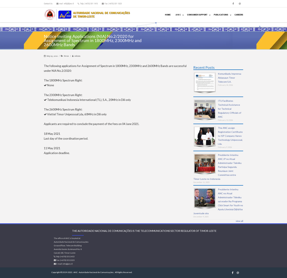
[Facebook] (233, 3)
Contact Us (48, 3)
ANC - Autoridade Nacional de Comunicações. (93, 272)
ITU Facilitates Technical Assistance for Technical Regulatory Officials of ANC (229, 108)
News (66, 56)
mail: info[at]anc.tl (66, 3)
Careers (239, 14)
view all (239, 221)
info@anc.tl (68, 264)
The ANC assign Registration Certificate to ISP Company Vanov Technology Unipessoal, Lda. (230, 135)
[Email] (240, 3)
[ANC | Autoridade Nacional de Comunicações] (88, 14)
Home (168, 14)
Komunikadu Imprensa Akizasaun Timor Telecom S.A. (229, 77)
